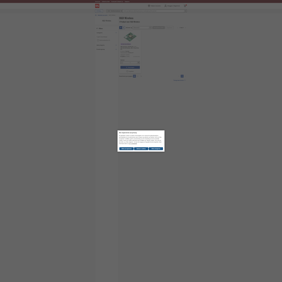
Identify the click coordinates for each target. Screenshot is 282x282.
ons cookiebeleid (133, 143)
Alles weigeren (156, 148)
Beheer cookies (141, 148)
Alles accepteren (127, 148)
